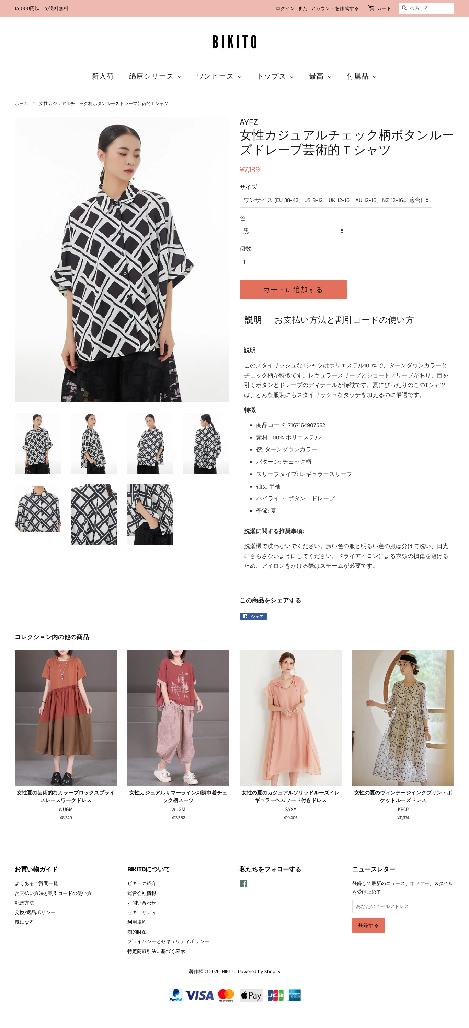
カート (384, 8)
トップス (273, 76)
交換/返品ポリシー (35, 912)
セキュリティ (141, 912)
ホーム (21, 103)
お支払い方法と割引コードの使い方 (344, 321)
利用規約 (137, 922)
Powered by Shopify (259, 971)
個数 (245, 249)
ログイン (285, 8)
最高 (318, 76)
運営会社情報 (141, 893)
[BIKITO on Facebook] (244, 885)
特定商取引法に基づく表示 (156, 951)
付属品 (359, 76)
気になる (24, 922)
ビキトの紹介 (141, 883)
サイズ (248, 187)
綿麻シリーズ (153, 76)
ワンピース (217, 76)
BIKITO (229, 971)
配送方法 (24, 903)
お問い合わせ (141, 903)
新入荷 (103, 76)
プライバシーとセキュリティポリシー (168, 941)
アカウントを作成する (335, 8)
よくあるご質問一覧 (36, 883)
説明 (253, 321)
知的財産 (137, 932)
